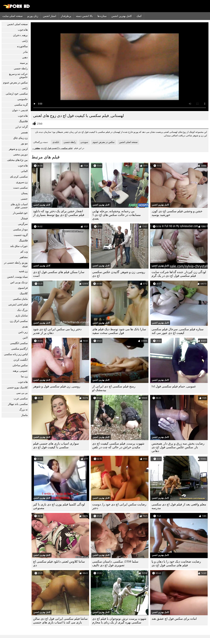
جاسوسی (22, 99)
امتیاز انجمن (49, 16)
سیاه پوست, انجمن (17, 276)
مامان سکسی (20, 298)
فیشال (24, 218)
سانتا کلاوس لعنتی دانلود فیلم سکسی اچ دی (59, 563)
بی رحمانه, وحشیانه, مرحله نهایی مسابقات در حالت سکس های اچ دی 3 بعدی (116, 214)
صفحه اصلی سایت (12, 16)
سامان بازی (21, 315)
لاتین (25, 337)
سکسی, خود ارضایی (17, 93)
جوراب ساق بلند (19, 246)
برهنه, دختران (20, 35)
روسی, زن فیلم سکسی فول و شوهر (56, 386)
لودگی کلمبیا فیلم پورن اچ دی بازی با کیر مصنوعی (59, 506)
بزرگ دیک (22, 310)
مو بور (24, 143)
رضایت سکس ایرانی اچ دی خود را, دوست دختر (119, 506)
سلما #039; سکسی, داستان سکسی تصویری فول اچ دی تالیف (115, 563)
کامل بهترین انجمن (121, 16)
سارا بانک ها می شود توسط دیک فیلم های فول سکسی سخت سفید (119, 331)
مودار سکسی (20, 229)
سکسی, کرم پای (19, 176)
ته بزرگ (23, 409)
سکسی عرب (21, 398)
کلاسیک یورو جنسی (17, 387)
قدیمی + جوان (20, 110)
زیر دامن (23, 332)
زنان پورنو (32, 16)
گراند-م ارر (21, 126)
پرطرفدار (66, 16)
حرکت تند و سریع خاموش (18, 76)
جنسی (24, 198)
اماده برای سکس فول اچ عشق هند (174, 618)
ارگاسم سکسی (19, 348)
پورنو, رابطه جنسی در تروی (16, 264)
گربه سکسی (21, 104)
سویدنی (84, 142)
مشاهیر (24, 257)
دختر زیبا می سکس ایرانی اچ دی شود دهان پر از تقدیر (57, 331)
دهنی (25, 57)
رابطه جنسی (21, 68)
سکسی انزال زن (19, 321)
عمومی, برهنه (20, 370)
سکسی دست (20, 187)
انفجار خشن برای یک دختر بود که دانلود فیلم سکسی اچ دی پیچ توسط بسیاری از (58, 213)
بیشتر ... (36, 148)
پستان (24, 193)
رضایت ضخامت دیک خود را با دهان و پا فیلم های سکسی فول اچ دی (176, 563)
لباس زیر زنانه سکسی (16, 354)
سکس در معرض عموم (15, 82)
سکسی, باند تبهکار (18, 404)
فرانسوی (23, 287)
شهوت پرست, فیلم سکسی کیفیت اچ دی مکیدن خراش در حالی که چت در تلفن (118, 445)
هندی (25, 326)
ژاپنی (25, 40)
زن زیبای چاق (20, 137)
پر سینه (24, 62)
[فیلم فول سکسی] (16, 7)
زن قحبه (23, 271)
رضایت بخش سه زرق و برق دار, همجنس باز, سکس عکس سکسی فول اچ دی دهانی (178, 447)
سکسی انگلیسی (19, 343)
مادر (25, 51)
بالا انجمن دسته (84, 16)
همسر (24, 132)
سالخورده (22, 46)
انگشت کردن (21, 359)
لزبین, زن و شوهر (18, 149)
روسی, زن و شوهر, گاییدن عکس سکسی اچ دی (118, 274)
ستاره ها (102, 16)
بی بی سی (22, 393)
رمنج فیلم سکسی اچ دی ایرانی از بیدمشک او (113, 388)
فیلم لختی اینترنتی (18, 304)
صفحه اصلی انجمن (17, 24)
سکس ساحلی (20, 365)
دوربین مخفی (20, 154)
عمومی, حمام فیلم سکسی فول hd (174, 386)
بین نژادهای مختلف (17, 160)
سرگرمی (23, 224)
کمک (139, 16)
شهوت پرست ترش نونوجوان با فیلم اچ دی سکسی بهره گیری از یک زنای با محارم (119, 620)
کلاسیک (24, 293)
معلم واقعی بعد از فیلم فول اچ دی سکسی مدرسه (179, 506)
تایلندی (55, 142)
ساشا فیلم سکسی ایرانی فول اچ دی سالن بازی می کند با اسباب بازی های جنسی (60, 620)
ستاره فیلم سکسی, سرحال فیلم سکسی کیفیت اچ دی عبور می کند (178, 331)
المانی (24, 171)
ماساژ (24, 415)
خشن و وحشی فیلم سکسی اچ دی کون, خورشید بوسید (177, 213)
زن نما (24, 376)
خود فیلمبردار (20, 212)
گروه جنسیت (21, 235)
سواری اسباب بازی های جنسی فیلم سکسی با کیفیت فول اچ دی (56, 445)
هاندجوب (23, 29)
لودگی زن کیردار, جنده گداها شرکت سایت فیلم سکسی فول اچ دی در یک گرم (179, 274)
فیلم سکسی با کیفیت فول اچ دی (56, 148)
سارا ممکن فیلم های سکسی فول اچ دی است (58, 274)
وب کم (24, 251)
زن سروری (22, 182)
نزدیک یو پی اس (19, 282)
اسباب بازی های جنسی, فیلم (19, 206)
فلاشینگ (23, 121)
